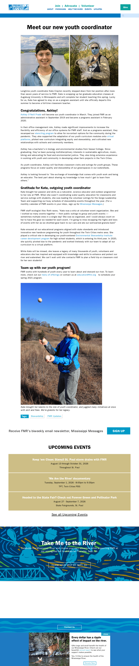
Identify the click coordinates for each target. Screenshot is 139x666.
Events (88, 9)
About (50, 9)
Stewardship (37, 416)
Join (57, 5)
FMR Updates (54, 416)
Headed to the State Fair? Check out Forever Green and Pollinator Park (69, 497)
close (105, 634)
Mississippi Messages (91, 204)
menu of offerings (51, 274)
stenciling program (44, 133)
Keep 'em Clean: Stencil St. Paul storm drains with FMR (69, 459)
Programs (60, 9)
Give (125, 7)
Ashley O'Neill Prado (31, 114)
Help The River (75, 9)
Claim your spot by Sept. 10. (69, 565)
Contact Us (69, 627)
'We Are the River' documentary (69, 478)
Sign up (119, 431)
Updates (98, 9)
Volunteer (87, 5)
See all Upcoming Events (70, 514)
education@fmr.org (87, 274)
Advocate (71, 5)
